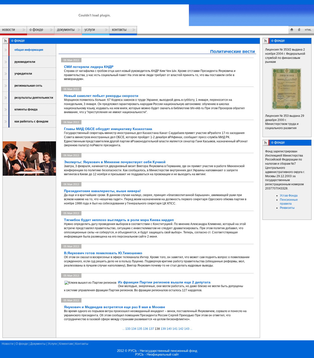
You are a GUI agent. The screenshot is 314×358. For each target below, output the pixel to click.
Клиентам (66, 343)
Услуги (52, 343)
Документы (38, 343)
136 (145, 329)
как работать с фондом (31, 121)
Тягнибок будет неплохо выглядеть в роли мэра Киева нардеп (119, 220)
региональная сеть (28, 85)
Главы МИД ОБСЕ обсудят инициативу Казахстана (108, 129)
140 (169, 329)
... (123, 329)
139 (163, 329)
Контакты (81, 343)
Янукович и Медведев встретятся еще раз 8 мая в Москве (114, 307)
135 (139, 329)
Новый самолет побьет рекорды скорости (101, 96)
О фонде (22, 343)
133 (128, 329)
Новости (7, 343)
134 (133, 329)
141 (175, 329)
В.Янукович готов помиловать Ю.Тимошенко (103, 253)
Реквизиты (287, 208)
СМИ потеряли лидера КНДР (88, 67)
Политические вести (232, 51)
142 (180, 329)
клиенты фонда (26, 109)
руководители (24, 62)
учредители (23, 73)
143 (186, 329)
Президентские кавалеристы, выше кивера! (102, 191)
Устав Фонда (289, 195)
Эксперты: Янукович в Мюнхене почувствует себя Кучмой (115, 162)
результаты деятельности (33, 97)
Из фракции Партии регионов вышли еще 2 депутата (164, 282)
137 (151, 329)
